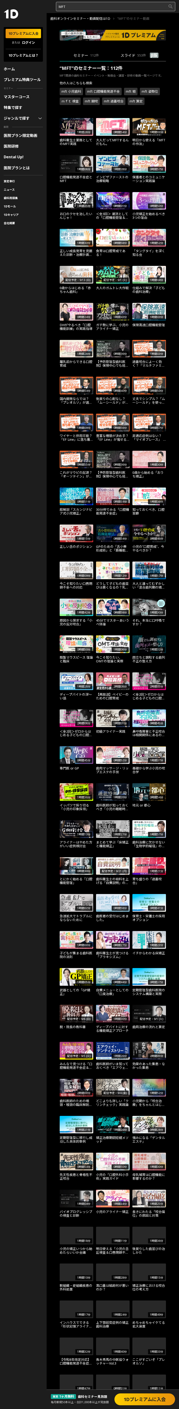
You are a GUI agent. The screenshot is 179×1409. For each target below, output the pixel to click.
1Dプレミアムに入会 (23, 33)
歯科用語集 (11, 198)
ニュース (9, 190)
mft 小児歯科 (71, 91)
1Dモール (10, 206)
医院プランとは (17, 167)
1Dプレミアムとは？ (23, 55)
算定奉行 (9, 181)
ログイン (28, 42)
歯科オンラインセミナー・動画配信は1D (80, 18)
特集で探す (13, 107)
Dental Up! (14, 156)
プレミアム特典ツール (22, 79)
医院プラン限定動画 (20, 135)
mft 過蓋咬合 (114, 101)
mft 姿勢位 (150, 91)
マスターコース (17, 96)
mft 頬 (131, 91)
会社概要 (9, 223)
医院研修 (11, 146)
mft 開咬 (91, 101)
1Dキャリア (11, 215)
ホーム (9, 68)
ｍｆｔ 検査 (70, 101)
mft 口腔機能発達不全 (103, 91)
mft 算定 (136, 101)
